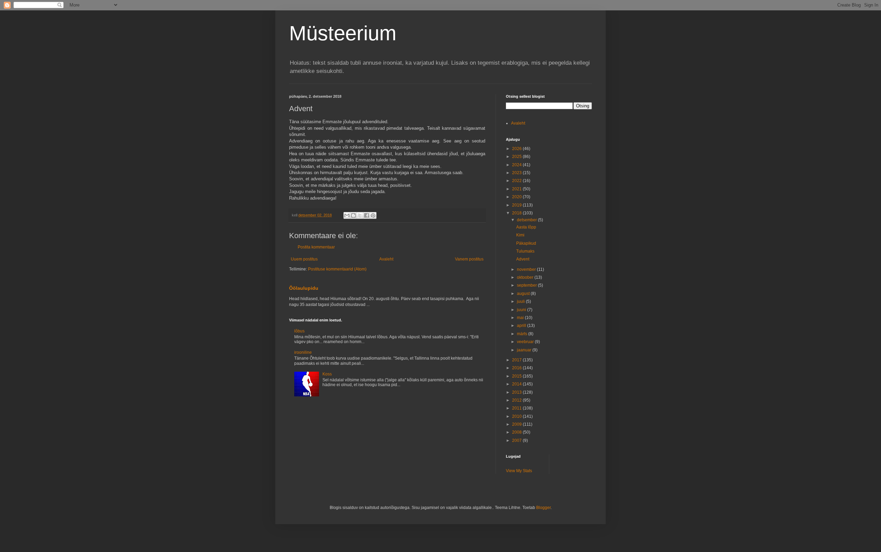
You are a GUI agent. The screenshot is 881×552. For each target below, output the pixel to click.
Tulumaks (525, 251)
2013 (517, 392)
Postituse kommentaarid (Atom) (337, 269)
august (524, 293)
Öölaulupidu (303, 288)
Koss (327, 374)
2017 (517, 360)
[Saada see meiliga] (346, 215)
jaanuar (524, 350)
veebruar (526, 341)
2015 (517, 376)
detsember (527, 219)
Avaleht (386, 259)
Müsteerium (342, 33)
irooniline (303, 352)
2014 (517, 384)
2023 (517, 172)
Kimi (520, 235)
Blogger (543, 507)
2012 (517, 400)
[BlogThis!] (353, 215)
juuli (521, 301)
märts (522, 333)
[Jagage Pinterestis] (373, 215)
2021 (517, 189)
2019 (517, 205)
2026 (517, 148)
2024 (517, 164)
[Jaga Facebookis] (366, 215)
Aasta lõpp (526, 227)
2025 (517, 156)
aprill (522, 325)
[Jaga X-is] (360, 215)
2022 (517, 180)
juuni (522, 309)
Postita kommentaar (316, 247)
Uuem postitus (304, 259)
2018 (517, 213)
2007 (517, 440)
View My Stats (519, 470)
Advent (522, 259)
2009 (517, 424)
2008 (517, 432)
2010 (517, 416)
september (527, 285)
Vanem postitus (469, 259)
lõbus (299, 331)
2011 (517, 408)
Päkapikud (526, 243)
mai (521, 317)
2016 (517, 367)
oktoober (525, 277)
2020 (517, 196)
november (527, 269)
